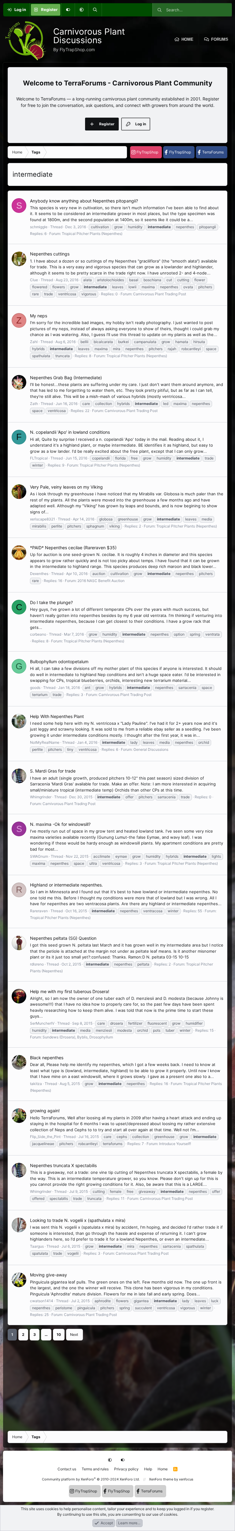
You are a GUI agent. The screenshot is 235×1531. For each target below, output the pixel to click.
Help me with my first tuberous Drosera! (69, 991)
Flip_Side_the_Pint (45, 1136)
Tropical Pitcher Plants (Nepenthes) (92, 233)
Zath (34, 403)
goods (35, 687)
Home (187, 39)
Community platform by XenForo (91, 1479)
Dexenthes (39, 573)
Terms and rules (95, 1469)
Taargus (37, 1246)
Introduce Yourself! (175, 1143)
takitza (36, 1083)
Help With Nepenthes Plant (57, 716)
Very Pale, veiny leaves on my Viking (66, 487)
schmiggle (38, 227)
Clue (34, 280)
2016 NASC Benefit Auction (101, 580)
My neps (38, 315)
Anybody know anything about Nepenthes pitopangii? (84, 200)
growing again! (45, 1110)
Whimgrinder (40, 797)
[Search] (95, 10)
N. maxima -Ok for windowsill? (60, 824)
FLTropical (39, 458)
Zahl (34, 341)
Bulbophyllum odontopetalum (59, 661)
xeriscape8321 (42, 519)
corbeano (38, 634)
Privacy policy (126, 1469)
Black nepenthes (46, 1057)
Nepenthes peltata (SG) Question (63, 938)
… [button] (46, 1334)
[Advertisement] (117, 1383)
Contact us (67, 1469)
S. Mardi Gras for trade (53, 770)
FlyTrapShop (147, 152)
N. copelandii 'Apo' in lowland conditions (70, 432)
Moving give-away (48, 1274)
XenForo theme (161, 1479)
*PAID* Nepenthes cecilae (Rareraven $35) (73, 547)
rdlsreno (37, 964)
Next (74, 1334)
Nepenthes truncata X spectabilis (63, 1165)
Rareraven (39, 911)
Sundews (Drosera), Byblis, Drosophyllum (78, 1037)
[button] (81, 10)
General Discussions (150, 749)
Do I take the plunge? (51, 602)
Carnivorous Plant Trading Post (159, 294)
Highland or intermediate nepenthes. (66, 884)
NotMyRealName (44, 742)
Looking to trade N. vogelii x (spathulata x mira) (77, 1220)
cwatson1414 (41, 1301)
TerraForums (213, 152)
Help (148, 1469)
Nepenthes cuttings (49, 253)
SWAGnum (39, 856)
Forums (219, 39)
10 (59, 1334)
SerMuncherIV (42, 1023)
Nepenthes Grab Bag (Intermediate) (66, 377)
